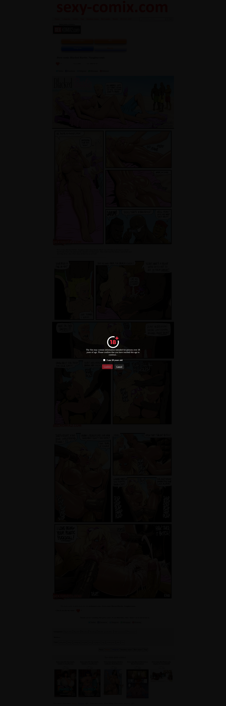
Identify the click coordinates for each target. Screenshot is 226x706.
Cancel (119, 367)
